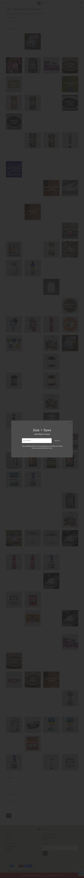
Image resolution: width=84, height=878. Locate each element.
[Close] (70, 423)
